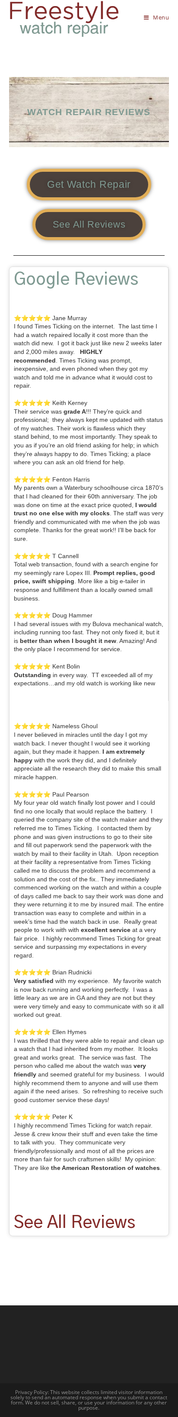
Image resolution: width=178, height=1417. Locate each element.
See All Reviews (74, 1223)
